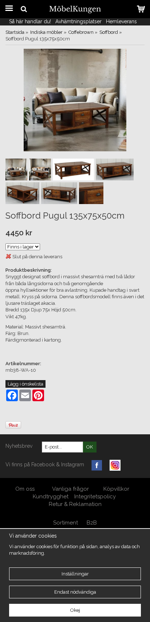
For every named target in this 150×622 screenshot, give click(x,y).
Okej (75, 610)
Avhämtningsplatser (78, 21)
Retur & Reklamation (75, 504)
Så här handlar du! (30, 21)
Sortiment (65, 522)
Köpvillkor (116, 489)
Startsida (14, 32)
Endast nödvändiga (75, 592)
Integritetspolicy (95, 496)
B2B (92, 522)
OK (89, 447)
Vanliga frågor (70, 489)
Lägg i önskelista (25, 384)
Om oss (25, 489)
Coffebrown (81, 32)
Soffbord (108, 32)
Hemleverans (122, 21)
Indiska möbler (46, 32)
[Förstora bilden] (75, 100)
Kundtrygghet (50, 496)
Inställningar (75, 574)
